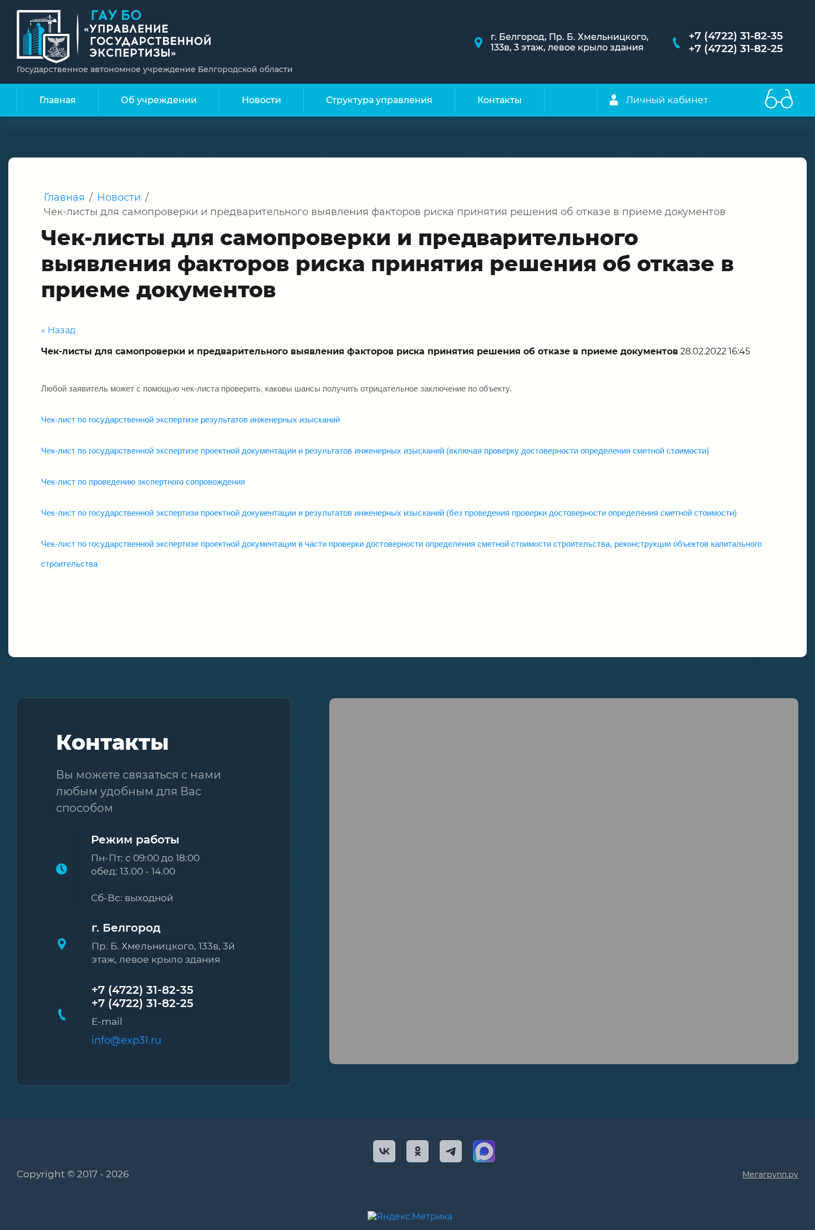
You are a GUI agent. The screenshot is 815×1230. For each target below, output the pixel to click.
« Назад (58, 330)
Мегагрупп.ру (770, 1175)
